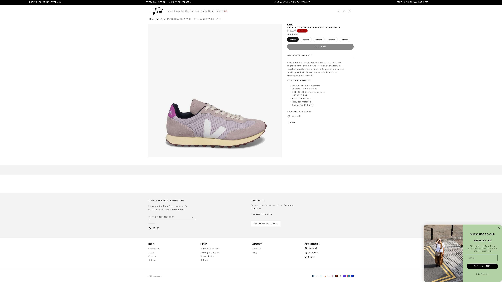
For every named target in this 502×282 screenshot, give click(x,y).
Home (151, 19)
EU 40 (333, 40)
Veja (290, 24)
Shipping (307, 55)
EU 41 (346, 40)
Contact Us (153, 249)
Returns (204, 260)
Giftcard (152, 260)
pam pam (158, 276)
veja (159, 19)
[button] (190, 11)
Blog (254, 252)
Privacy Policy (207, 256)
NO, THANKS (482, 274)
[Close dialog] (499, 228)
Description (294, 55)
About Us (256, 249)
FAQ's (151, 252)
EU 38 (307, 40)
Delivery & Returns (209, 252)
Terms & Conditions (209, 249)
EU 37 (294, 40)
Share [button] (292, 122)
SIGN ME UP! (482, 266)
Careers (152, 256)
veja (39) (296, 116)
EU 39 (320, 40)
